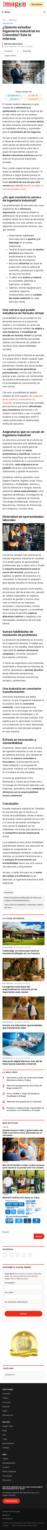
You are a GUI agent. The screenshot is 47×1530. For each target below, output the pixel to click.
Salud (5, 1411)
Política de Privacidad (11, 1512)
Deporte (6, 1406)
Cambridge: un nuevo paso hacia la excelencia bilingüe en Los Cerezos (21, 952)
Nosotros (6, 1515)
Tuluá (5, 1127)
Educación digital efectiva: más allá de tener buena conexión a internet (22, 1062)
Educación (13, 20)
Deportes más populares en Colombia (24, 1102)
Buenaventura (8, 1443)
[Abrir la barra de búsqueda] (44, 12)
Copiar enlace (10, 56)
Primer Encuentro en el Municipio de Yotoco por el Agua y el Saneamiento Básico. (22, 899)
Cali (4, 1435)
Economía (7, 1402)
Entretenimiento (9, 1463)
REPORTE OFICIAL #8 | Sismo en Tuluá (21, 1197)
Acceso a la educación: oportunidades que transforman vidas (22, 1026)
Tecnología (7, 1476)
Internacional (8, 1415)
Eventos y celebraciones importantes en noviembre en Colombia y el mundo (25, 1109)
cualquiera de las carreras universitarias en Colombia (23, 399)
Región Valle (8, 1426)
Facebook (8, 51)
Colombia (6, 1394)
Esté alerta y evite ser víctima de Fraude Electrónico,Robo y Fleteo (25, 1079)
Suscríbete (37, 4)
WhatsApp (27, 51)
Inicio (4, 20)
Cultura (5, 1459)
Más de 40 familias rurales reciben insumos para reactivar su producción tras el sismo (23, 1166)
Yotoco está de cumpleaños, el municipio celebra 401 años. (23, 906)
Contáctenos (11, 1501)
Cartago (6, 1448)
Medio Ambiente (9, 1471)
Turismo (6, 1467)
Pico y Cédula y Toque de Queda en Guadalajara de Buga (23, 1094)
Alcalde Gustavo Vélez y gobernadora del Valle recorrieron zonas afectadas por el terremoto (23, 1132)
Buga (5, 1430)
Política (5, 1398)
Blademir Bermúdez (13, 44)
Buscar (6, 1232)
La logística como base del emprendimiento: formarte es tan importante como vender (20, 989)
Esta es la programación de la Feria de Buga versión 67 (24, 1087)
